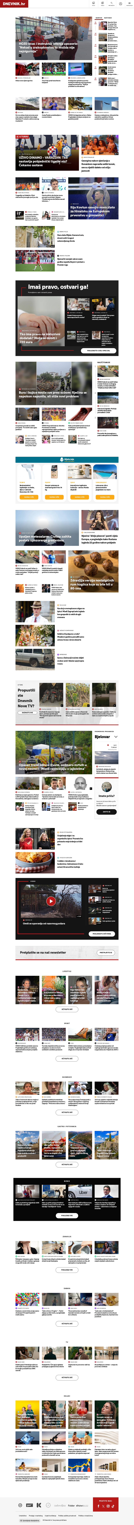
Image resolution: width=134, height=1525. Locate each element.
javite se (106, 812)
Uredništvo (23, 1516)
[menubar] (120, 4)
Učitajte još (67, 1009)
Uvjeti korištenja (50, 1516)
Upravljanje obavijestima (31, 1520)
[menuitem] (120, 4)
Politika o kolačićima (85, 1516)
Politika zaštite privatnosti (67, 1516)
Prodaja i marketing (36, 1516)
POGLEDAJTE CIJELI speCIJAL (98, 350)
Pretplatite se (106, 952)
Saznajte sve (27, 712)
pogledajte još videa (102, 934)
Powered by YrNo (112, 749)
